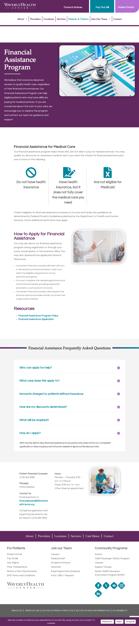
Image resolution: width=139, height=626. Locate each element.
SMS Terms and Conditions (21, 575)
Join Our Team (99, 18)
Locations (49, 18)
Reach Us (17, 610)
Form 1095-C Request (62, 575)
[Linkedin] (98, 596)
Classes (99, 563)
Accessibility (120, 610)
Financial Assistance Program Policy (38, 315)
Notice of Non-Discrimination (22, 571)
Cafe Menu (92, 536)
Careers (55, 554)
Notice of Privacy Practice (57, 610)
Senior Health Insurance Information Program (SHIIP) (110, 573)
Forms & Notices (73, 7)
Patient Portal (14, 554)
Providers (35, 18)
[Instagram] (122, 588)
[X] (106, 588)
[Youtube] (114, 588)
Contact (117, 18)
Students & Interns (60, 563)
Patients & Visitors (78, 18)
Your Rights (13, 563)
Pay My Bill (12, 558)
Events (98, 554)
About (20, 18)
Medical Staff (58, 558)
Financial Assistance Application (36, 319)
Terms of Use (32, 610)
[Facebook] (98, 588)
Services (61, 18)
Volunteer (56, 567)
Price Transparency (17, 567)
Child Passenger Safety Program (112, 558)
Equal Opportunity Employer (65, 571)
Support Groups (103, 567)
